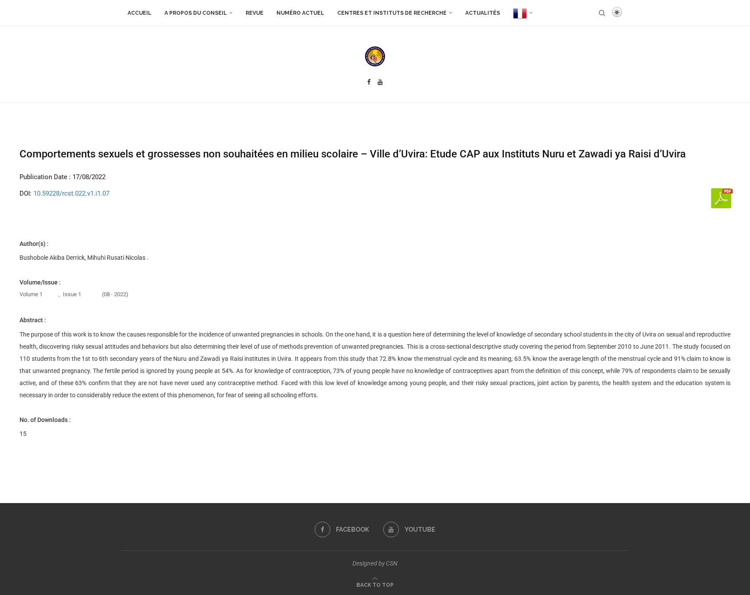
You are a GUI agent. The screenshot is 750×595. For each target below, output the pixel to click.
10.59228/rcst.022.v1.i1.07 (71, 193)
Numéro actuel (300, 13)
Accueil (139, 13)
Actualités (482, 13)
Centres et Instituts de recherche (392, 13)
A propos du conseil (195, 13)
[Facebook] (369, 82)
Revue (254, 13)
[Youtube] (380, 82)
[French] (523, 13)
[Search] (602, 13)
